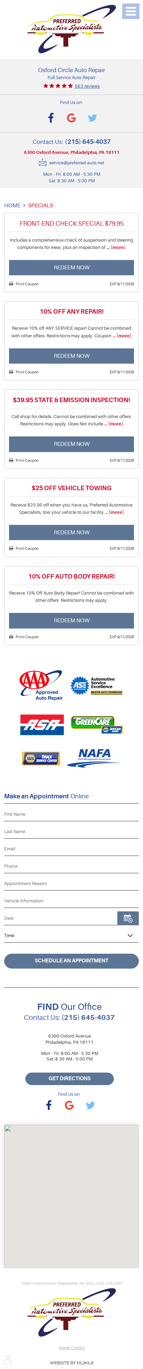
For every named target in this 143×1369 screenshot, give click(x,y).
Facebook (50, 118)
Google (71, 118)
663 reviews (87, 86)
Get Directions (70, 1079)
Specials (40, 205)
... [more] (116, 247)
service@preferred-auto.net (76, 163)
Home (12, 205)
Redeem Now (72, 267)
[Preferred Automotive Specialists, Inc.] (71, 29)
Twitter (92, 118)
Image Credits (72, 1347)
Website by (71, 1363)
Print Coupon (27, 284)
